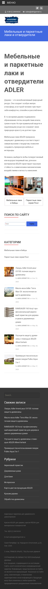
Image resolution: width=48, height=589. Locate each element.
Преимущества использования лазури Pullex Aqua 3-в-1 (26, 359)
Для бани (8, 477)
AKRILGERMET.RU (23, 278)
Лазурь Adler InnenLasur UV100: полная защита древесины (25, 271)
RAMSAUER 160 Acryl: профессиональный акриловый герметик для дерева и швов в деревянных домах (26, 315)
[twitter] (37, 9)
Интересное (9, 482)
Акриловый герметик (13, 465)
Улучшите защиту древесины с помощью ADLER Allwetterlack (26, 338)
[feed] (41, 9)
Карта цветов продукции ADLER (18, 488)
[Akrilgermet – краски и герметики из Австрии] (9, 19)
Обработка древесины (14, 499)
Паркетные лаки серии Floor (16, 257)
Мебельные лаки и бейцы (15, 250)
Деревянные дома (12, 471)
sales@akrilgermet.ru (17, 537)
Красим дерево (11, 494)
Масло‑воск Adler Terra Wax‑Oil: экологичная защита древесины (26, 291)
